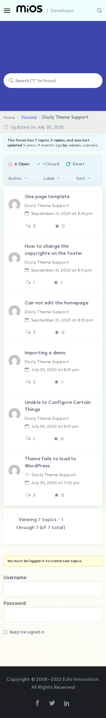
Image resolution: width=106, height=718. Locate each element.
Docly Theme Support (47, 205)
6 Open (22, 163)
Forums (29, 117)
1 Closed (51, 163)
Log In (86, 635)
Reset (79, 163)
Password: (15, 603)
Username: (15, 577)
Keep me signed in (27, 632)
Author (15, 178)
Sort (80, 178)
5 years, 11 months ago (42, 145)
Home (9, 117)
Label (49, 178)
